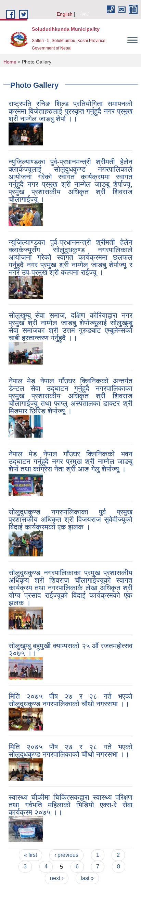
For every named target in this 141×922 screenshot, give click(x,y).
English (65, 14)
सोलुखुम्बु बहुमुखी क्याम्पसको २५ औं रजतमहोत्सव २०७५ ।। (70, 649)
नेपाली (85, 14)
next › (56, 878)
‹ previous (66, 855)
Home (9, 62)
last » (87, 878)
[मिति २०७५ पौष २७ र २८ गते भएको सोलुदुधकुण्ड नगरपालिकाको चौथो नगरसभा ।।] (26, 719)
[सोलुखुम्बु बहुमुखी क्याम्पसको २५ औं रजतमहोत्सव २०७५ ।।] (26, 668)
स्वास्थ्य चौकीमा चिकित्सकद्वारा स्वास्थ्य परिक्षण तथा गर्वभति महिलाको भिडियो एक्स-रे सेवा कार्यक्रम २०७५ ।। (70, 804)
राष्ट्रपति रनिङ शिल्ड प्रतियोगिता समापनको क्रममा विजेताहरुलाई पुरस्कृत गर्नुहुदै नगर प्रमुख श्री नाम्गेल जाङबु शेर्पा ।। (70, 111)
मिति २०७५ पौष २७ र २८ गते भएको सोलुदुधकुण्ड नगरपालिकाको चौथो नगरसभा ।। (70, 700)
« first (30, 855)
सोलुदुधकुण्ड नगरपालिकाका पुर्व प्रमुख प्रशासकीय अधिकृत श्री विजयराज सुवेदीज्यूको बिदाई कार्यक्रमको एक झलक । (70, 519)
